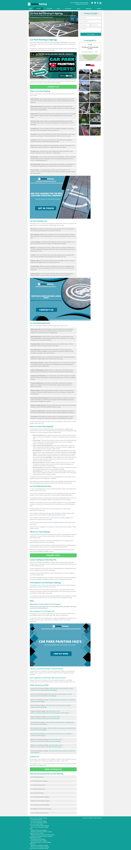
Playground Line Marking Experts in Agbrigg (41, 836)
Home (30, 8)
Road (58, 8)
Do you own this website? (87, 52)
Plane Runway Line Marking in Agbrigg (39, 848)
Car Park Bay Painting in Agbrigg (38, 821)
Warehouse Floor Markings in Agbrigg (40, 846)
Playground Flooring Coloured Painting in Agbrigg (42, 834)
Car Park (38, 8)
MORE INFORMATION (53, 769)
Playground (68, 8)
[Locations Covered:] (29, 1)
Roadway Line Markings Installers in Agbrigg (41, 831)
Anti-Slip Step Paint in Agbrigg (38, 839)
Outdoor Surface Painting (95, 818)
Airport (99, 8)
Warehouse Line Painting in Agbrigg (39, 845)
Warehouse (88, 8)
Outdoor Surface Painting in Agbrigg (38, 818)
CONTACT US (53, 87)
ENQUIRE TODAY (53, 555)
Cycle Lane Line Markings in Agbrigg (39, 827)
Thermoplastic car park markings (38, 585)
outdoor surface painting (52, 517)
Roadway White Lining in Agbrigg (39, 830)
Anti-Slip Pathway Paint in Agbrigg (39, 840)
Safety (78, 8)
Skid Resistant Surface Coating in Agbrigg (41, 842)
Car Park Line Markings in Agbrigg (39, 822)
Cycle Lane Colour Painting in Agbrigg (40, 825)
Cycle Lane (49, 8)
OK (96, 52)
